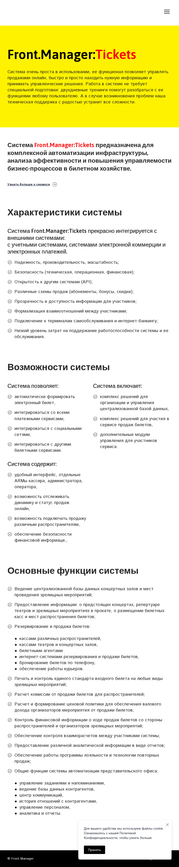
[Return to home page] (31, 11)
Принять (94, 850)
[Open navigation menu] (167, 11)
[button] (32, 184)
